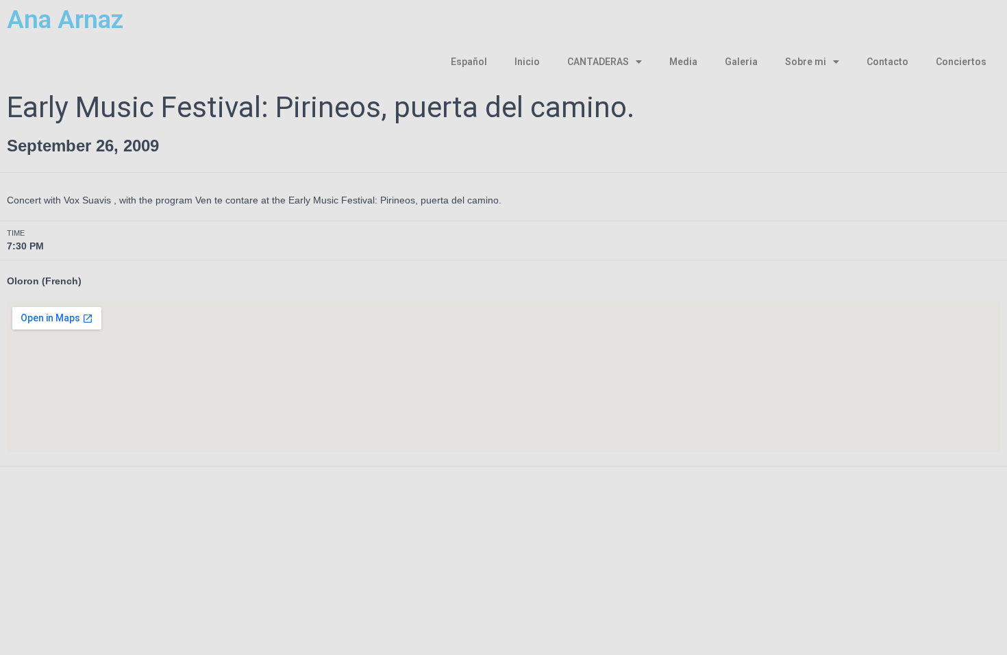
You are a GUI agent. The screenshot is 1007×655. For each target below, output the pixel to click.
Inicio (527, 61)
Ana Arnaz (65, 19)
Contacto (887, 61)
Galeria (741, 61)
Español (469, 61)
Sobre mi (805, 61)
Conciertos (961, 61)
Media (683, 61)
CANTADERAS (598, 61)
